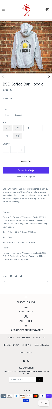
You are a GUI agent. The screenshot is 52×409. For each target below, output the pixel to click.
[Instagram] (28, 361)
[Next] (49, 76)
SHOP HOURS (23, 337)
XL (7, 136)
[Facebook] (24, 361)
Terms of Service (41, 345)
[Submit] (39, 379)
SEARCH (10, 337)
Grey (7, 115)
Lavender (19, 115)
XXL (17, 136)
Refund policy (26, 352)
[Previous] (3, 76)
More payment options (26, 176)
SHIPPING (26, 345)
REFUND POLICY (11, 345)
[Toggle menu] (3, 9)
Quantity (6, 144)
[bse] (26, 9)
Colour (6, 109)
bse (10, 98)
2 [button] (28, 76)
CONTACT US (39, 337)
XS (7, 128)
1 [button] (23, 76)
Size (4, 122)
